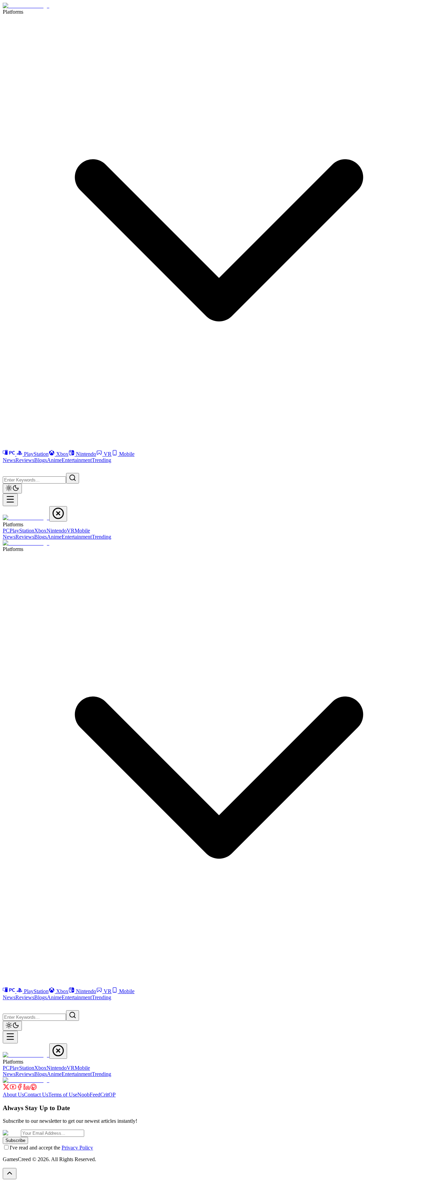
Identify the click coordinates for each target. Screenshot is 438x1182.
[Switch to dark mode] (12, 488)
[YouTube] (13, 1088)
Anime (54, 460)
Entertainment (77, 460)
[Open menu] (10, 499)
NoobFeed (88, 1094)
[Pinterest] (33, 1088)
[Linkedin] (26, 1088)
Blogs (40, 460)
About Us (13, 1094)
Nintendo (86, 454)
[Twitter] (6, 1088)
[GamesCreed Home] (26, 6)
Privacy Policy (77, 1148)
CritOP (108, 1094)
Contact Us (36, 1094)
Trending (101, 460)
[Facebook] (19, 1088)
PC (6, 531)
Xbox (62, 454)
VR (108, 454)
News (9, 460)
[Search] (72, 478)
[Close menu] (58, 514)
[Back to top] (9, 1173)
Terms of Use (62, 1094)
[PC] (9, 454)
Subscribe (15, 1140)
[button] (7, 467)
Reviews (24, 460)
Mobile (126, 454)
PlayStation (36, 454)
